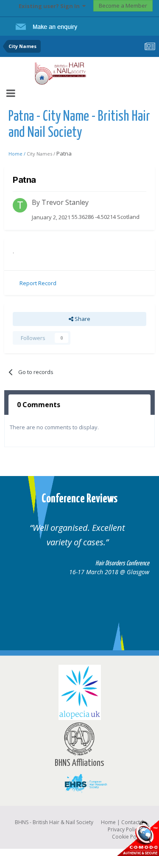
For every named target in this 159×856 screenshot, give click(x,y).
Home (108, 822)
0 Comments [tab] (38, 404)
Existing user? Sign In (50, 6)
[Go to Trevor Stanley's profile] (20, 205)
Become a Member (123, 5)
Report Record (38, 283)
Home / (17, 153)
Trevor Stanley (65, 202)
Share (81, 319)
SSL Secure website (138, 838)
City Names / (41, 153)
